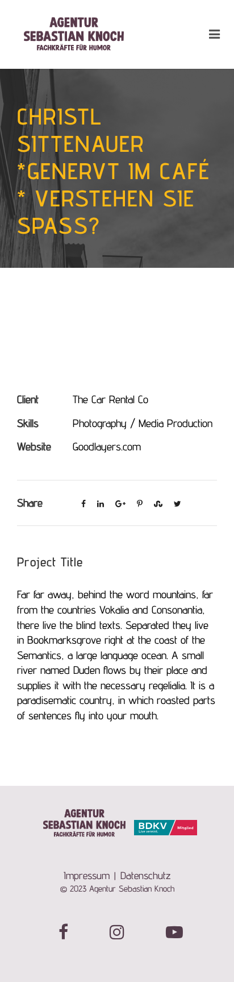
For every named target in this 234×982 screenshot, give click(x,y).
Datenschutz (145, 875)
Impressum (87, 875)
